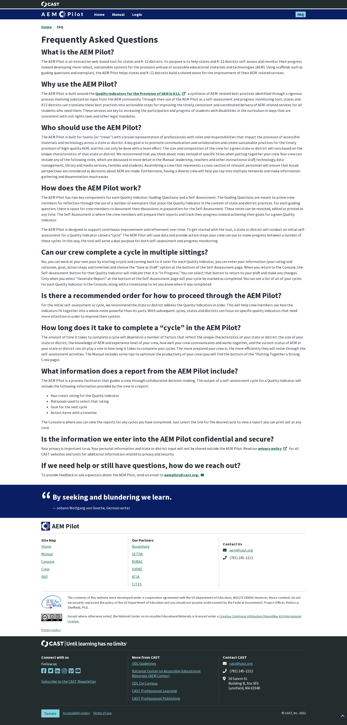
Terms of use (102, 713)
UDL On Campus (145, 683)
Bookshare (140, 546)
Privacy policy (51, 630)
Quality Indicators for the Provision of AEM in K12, (138, 93)
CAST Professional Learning (154, 690)
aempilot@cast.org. (182, 474)
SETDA (137, 554)
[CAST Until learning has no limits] (84, 643)
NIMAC (137, 561)
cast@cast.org (241, 663)
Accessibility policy (76, 713)
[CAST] (50, 4)
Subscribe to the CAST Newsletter (68, 681)
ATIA (136, 576)
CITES (137, 584)
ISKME (137, 569)
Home (46, 27)
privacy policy (270, 448)
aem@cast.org (241, 550)
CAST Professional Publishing (156, 698)
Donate (50, 713)
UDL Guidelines (144, 663)
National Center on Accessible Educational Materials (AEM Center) (166, 673)
